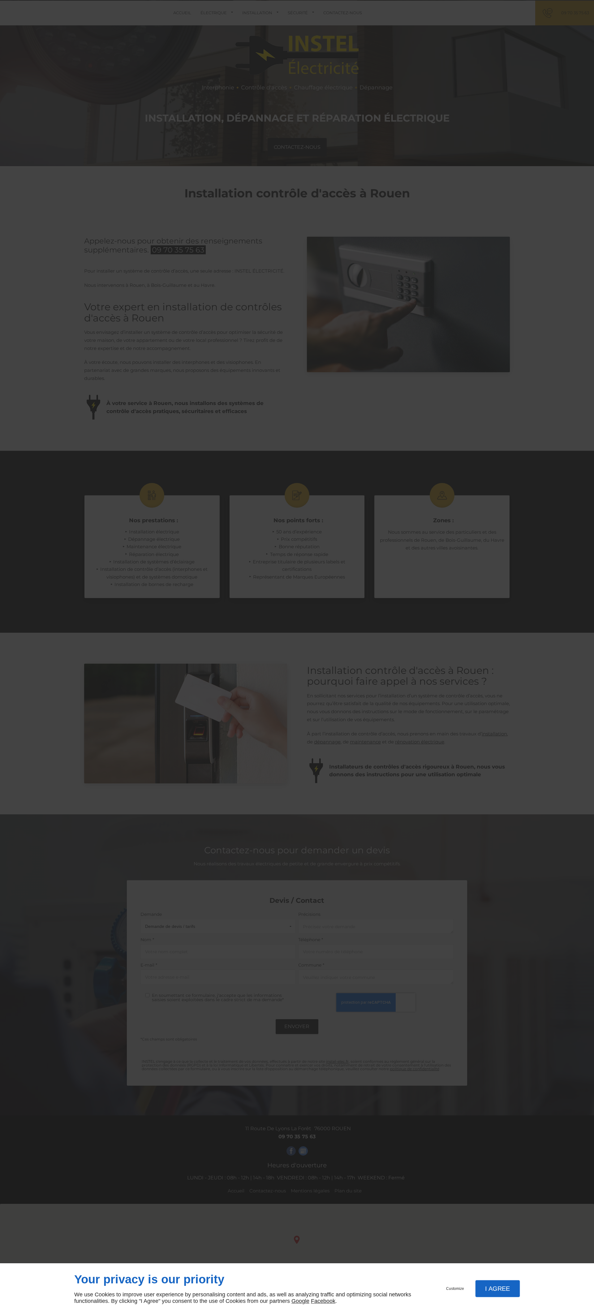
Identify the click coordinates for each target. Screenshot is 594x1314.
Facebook (323, 1301)
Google (300, 1301)
